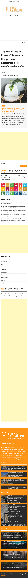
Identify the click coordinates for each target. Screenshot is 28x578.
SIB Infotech (4, 576)
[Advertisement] (14, 29)
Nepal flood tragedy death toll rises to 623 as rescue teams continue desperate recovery (13, 534)
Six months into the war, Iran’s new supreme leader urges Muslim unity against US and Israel (17, 487)
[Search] (25, 42)
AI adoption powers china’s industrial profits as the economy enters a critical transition (13, 544)
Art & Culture (4, 261)
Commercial (3, 269)
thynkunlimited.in (7, 113)
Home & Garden (4, 277)
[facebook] (10, 15)
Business (3, 267)
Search (3, 163)
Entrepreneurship (4, 272)
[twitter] (15, 15)
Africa (2, 258)
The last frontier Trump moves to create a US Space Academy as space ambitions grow (17, 522)
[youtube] (17, 15)
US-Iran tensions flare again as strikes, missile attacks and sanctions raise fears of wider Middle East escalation (15, 474)
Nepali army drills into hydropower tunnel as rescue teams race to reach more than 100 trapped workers (17, 512)
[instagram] (13, 15)
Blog (4, 105)
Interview (3, 280)
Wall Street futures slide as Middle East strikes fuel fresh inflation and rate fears (17, 468)
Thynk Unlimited (15, 574)
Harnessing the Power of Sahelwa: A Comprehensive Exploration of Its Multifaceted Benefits (13, 109)
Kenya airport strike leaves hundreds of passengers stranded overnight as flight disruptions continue (16, 481)
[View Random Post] (22, 42)
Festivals (3, 274)
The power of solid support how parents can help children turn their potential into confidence (13, 554)
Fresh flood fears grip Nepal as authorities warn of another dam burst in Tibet (13, 564)
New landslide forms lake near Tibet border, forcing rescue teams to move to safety (16, 502)
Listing (2, 282)
